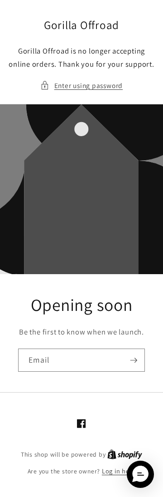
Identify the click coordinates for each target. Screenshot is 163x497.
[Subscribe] (133, 360)
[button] (81, 85)
